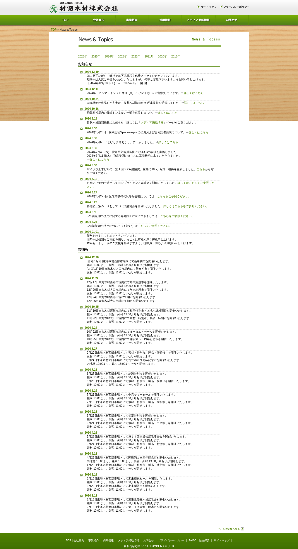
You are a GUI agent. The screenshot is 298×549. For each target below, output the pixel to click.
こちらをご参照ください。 (174, 196)
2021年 (149, 56)
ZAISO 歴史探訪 (199, 540)
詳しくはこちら (194, 93)
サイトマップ (208, 7)
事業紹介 (132, 20)
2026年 (82, 56)
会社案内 (98, 20)
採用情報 (165, 20)
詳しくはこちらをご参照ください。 (186, 206)
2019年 (175, 56)
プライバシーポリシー (234, 7)
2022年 (135, 56)
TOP (65, 20)
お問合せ (232, 20)
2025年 (95, 56)
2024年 (109, 56)
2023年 (122, 56)
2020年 (162, 56)
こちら (201, 169)
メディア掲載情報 (199, 20)
